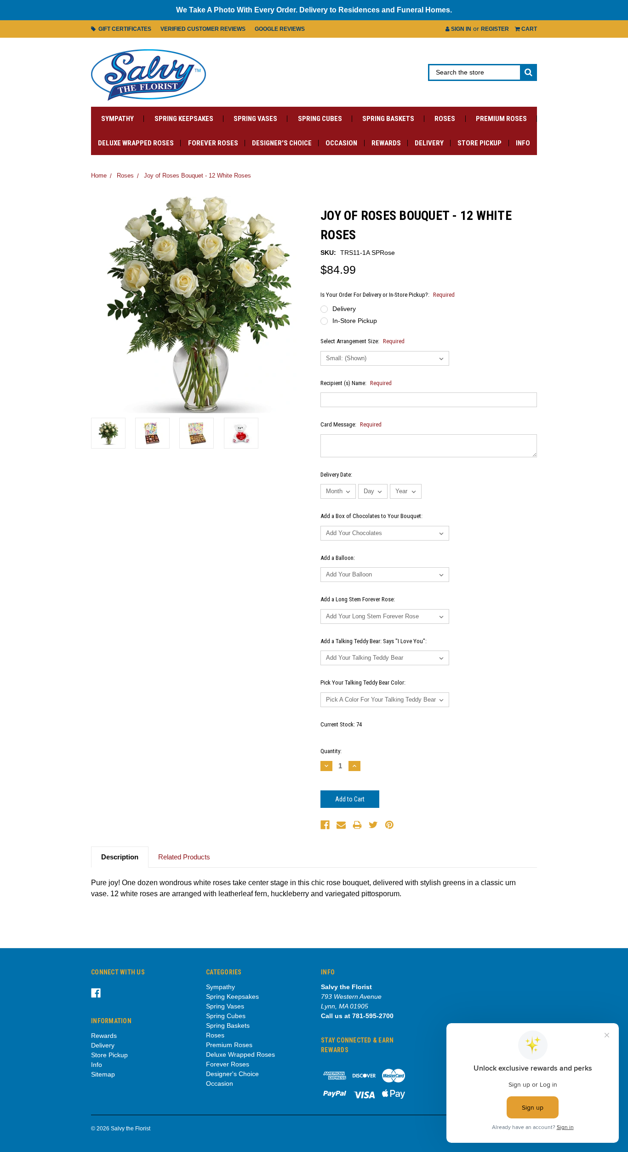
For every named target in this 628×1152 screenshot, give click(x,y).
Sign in (460, 29)
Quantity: (331, 751)
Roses (444, 119)
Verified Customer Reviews (202, 29)
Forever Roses (213, 143)
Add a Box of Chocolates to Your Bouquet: (371, 516)
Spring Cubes (320, 119)
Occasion (341, 143)
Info (523, 143)
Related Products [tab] (184, 857)
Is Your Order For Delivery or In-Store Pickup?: (387, 294)
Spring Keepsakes (183, 119)
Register (495, 29)
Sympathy (117, 119)
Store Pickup (479, 143)
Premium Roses (501, 119)
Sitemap (103, 1074)
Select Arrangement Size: (362, 341)
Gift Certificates (123, 29)
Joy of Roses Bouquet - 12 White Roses (197, 175)
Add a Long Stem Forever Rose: (357, 599)
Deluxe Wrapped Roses (136, 143)
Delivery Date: (336, 474)
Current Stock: (341, 724)
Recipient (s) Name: (356, 383)
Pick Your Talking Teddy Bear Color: (362, 682)
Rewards (386, 143)
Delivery (429, 143)
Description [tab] (119, 857)
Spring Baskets (388, 119)
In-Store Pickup (354, 320)
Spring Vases (255, 119)
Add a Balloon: (337, 557)
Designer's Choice (282, 143)
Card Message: (351, 424)
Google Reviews (280, 29)
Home (99, 175)
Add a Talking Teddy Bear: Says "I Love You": (373, 641)
